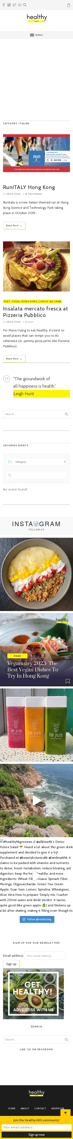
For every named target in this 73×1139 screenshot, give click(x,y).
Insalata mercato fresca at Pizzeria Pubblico (35, 311)
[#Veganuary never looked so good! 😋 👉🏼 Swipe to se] (36, 649)
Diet (7, 301)
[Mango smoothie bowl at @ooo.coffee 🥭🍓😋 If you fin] (36, 574)
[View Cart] (69, 6)
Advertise (58, 1108)
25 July (29, 322)
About (25, 1108)
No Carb (55, 301)
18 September (33, 194)
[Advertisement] (36, 80)
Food (16, 301)
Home (11, 1108)
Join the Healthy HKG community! (36, 1120)
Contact (40, 1108)
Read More (14, 225)
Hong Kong (29, 301)
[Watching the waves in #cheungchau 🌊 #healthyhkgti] (36, 800)
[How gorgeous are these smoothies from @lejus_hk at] (36, 725)
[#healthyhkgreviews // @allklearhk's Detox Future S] (36, 876)
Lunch (43, 301)
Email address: (13, 956)
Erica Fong (13, 194)
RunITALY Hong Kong (29, 187)
